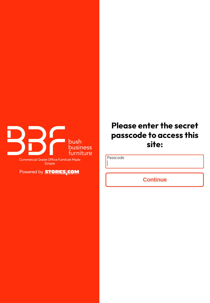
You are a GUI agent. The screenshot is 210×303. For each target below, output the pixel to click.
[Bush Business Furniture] (49, 140)
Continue (155, 179)
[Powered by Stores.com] (50, 173)
